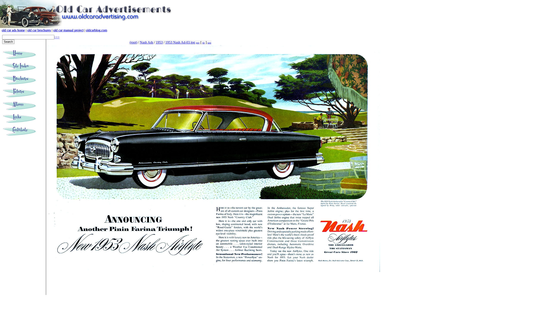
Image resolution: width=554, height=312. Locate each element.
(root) (133, 42)
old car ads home (13, 30)
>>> (57, 37)
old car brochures (39, 30)
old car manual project (68, 30)
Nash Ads (146, 42)
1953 (159, 42)
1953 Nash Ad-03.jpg (180, 42)
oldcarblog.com (96, 30)
